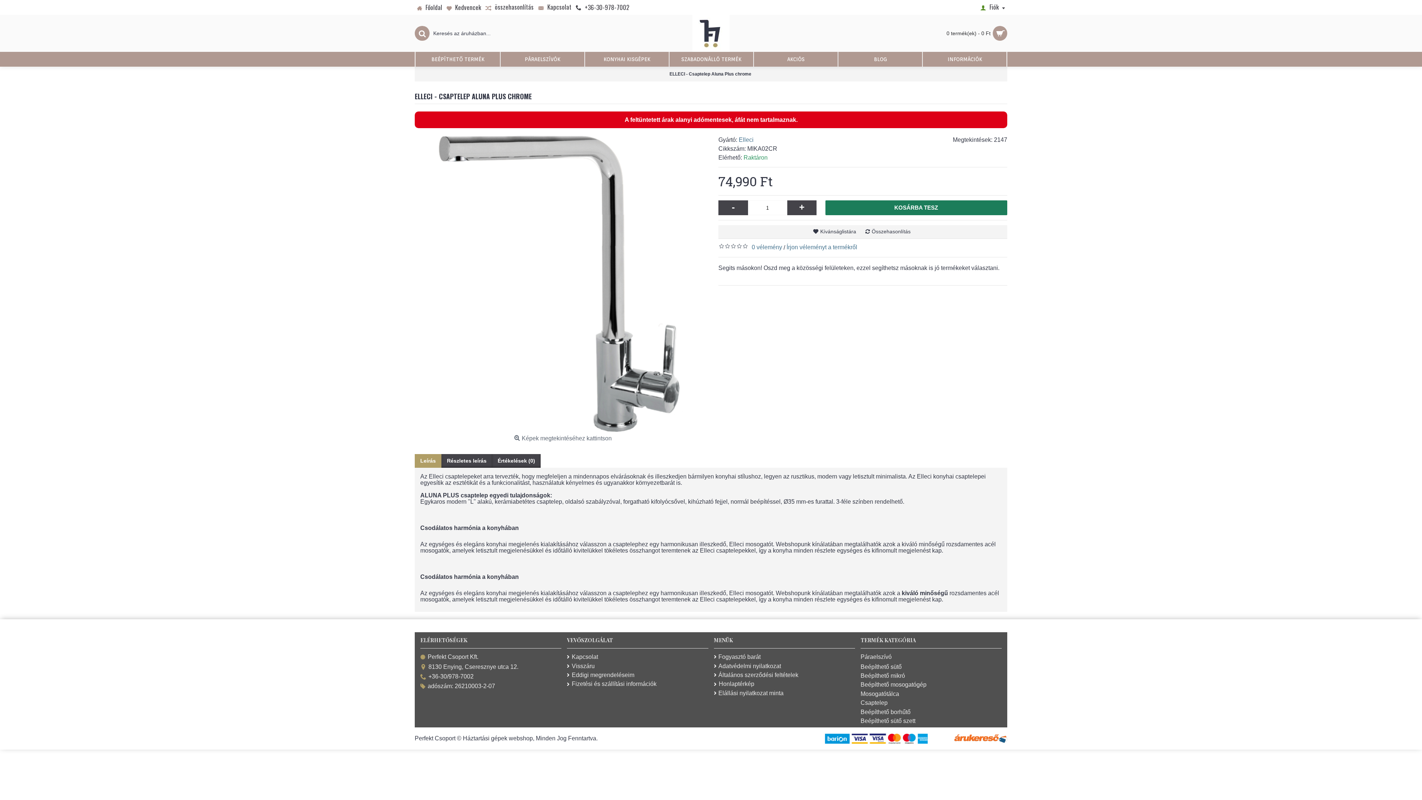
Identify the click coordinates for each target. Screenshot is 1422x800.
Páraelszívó (876, 657)
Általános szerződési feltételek (758, 675)
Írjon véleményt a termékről (822, 247)
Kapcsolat (585, 657)
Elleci (746, 140)
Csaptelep (874, 703)
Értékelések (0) (516, 461)
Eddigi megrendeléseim (603, 675)
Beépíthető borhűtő (886, 712)
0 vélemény (767, 247)
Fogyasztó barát (739, 657)
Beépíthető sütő (881, 667)
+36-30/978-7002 (451, 676)
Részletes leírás (467, 461)
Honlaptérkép (736, 684)
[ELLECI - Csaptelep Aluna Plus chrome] (563, 284)
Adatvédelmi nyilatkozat (749, 666)
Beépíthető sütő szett (888, 721)
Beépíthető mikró (883, 676)
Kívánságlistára (838, 231)
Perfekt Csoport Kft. (453, 657)
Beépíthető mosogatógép (894, 684)
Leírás (428, 461)
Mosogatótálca (880, 694)
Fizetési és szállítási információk (614, 684)
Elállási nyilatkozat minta (751, 693)
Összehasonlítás (891, 231)
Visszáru (583, 666)
